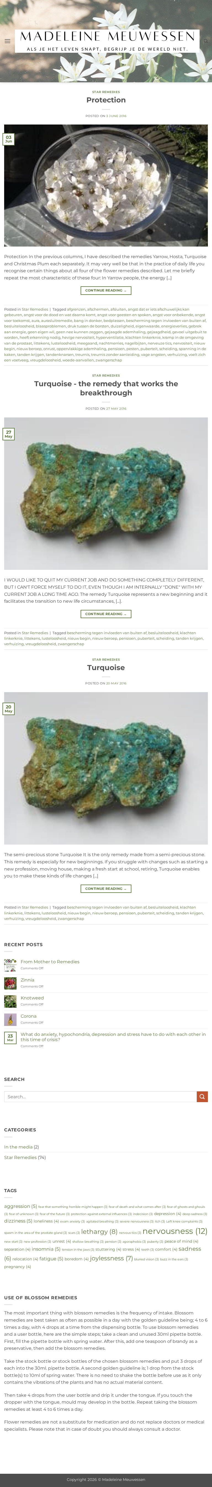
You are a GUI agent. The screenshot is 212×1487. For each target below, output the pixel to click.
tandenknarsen (60, 355)
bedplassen (114, 321)
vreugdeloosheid (45, 360)
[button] (7, 41)
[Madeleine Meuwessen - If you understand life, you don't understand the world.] (107, 41)
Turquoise (106, 667)
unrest (61, 1241)
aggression (20, 1206)
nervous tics (130, 1233)
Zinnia (27, 980)
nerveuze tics (159, 343)
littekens (41, 343)
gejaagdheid (159, 332)
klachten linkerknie (143, 337)
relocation (25, 1258)
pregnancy (17, 1266)
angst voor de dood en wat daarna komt (60, 315)
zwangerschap (109, 360)
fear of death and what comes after (137, 1207)
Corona (28, 1016)
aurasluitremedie (56, 321)
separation (17, 1249)
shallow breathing (88, 1241)
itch (160, 1221)
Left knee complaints (184, 1221)
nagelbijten (135, 343)
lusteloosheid (63, 343)
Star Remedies (106, 92)
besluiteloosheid (19, 326)
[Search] (206, 41)
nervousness (175, 1231)
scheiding (168, 349)
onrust (49, 349)
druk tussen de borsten (88, 326)
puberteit (149, 349)
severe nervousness (137, 1221)
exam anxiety (72, 1221)
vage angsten (153, 355)
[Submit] (202, 1096)
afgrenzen (76, 309)
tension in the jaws (78, 1249)
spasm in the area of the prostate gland (35, 1233)
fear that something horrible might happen (73, 1207)
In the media (18, 1147)
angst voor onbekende (173, 315)
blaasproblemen (51, 326)
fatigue (51, 1258)
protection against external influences (101, 1214)
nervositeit (182, 343)
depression (167, 1213)
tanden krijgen (30, 355)
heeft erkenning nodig (40, 337)
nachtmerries (111, 343)
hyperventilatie (110, 337)
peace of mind (181, 1241)
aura (35, 321)
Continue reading (106, 290)
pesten (132, 349)
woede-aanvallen (78, 360)
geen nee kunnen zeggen (79, 332)
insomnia (46, 1249)
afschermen (98, 309)
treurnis (82, 355)
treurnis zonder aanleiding (115, 355)
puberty (155, 1241)
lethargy (99, 1231)
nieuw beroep (29, 349)
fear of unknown (24, 1214)
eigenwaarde (148, 326)
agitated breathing (102, 1221)
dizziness (18, 1221)
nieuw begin (79, 638)
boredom (77, 1258)
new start (13, 1241)
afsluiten (118, 309)
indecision (143, 1214)
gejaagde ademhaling (125, 332)
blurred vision (146, 1259)
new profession (37, 1241)
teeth (147, 1249)
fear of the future (55, 1214)
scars (74, 1233)
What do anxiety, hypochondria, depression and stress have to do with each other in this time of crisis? (113, 1037)
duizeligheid (122, 326)
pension (113, 1241)
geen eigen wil (41, 332)
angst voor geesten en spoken (124, 315)
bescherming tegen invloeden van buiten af (166, 321)
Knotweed (32, 998)
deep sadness (194, 1214)
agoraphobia (134, 1241)
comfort (166, 1249)
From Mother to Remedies (50, 961)
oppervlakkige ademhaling (81, 349)
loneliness (46, 1221)
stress (131, 1249)
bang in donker (88, 321)
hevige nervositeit (78, 337)
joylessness (111, 1258)
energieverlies (174, 326)
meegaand (87, 343)
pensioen (116, 349)
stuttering (108, 1249)
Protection (106, 100)
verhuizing (177, 355)
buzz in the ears (174, 1259)
